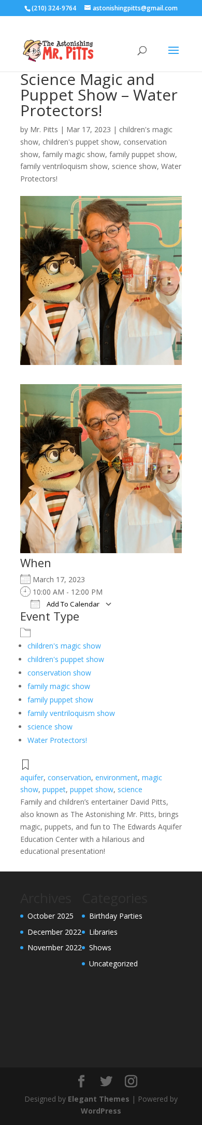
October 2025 (50, 916)
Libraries (103, 932)
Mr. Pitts (44, 129)
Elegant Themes (98, 1099)
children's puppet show (80, 142)
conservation (69, 777)
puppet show (91, 789)
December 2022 (54, 932)
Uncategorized (113, 963)
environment (116, 777)
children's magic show (64, 646)
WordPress (101, 1111)
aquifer (32, 777)
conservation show (59, 673)
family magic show (73, 154)
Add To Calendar (72, 604)
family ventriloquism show (64, 166)
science (130, 789)
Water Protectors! (57, 740)
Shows (100, 947)
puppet (54, 789)
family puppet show (142, 154)
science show (134, 166)
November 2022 (54, 947)
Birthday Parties (115, 916)
